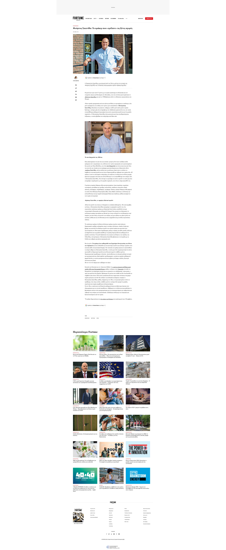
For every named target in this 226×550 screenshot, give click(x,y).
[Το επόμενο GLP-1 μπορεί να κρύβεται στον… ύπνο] (138, 396)
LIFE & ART (128, 405)
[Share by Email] (76, 97)
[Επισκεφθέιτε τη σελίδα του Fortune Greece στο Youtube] (114, 534)
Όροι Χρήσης (145, 521)
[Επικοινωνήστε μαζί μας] (119, 534)
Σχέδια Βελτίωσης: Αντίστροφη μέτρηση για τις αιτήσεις (85, 434)
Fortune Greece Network (94, 517)
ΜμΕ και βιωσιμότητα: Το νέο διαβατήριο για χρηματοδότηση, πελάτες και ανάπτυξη (84, 461)
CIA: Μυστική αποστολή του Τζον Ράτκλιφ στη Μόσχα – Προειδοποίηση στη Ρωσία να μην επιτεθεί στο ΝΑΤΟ (85, 409)
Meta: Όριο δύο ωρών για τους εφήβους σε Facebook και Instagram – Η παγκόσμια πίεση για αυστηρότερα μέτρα (111, 409)
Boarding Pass (127, 510)
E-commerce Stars (127, 517)
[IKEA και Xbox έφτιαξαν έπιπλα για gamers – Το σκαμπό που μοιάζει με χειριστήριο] (111, 449)
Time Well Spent (127, 519)
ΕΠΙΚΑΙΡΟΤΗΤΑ (76, 352)
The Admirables (121, 18)
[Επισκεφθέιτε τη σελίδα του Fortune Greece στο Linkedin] (111, 534)
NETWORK (107, 18)
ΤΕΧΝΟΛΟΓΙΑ (101, 405)
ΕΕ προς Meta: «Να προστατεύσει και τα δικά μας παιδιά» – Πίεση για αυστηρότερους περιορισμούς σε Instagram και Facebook (110, 356)
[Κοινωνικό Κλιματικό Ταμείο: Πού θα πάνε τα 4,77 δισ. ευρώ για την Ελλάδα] (85, 343)
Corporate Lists (92, 508)
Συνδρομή (144, 519)
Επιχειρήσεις (111, 510)
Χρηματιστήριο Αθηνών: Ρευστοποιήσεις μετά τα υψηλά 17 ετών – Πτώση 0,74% (137, 355)
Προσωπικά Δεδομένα (146, 523)
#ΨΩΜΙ (98, 318)
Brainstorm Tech (127, 515)
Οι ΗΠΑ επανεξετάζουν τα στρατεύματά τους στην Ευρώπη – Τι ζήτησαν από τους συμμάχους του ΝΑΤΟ (110, 382)
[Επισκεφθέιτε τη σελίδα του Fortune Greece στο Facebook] (106, 534)
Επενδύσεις (111, 517)
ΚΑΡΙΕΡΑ (101, 485)
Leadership (110, 523)
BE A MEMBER (113, 18)
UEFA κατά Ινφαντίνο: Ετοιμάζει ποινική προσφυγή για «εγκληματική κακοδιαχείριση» (85, 381)
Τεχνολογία (111, 515)
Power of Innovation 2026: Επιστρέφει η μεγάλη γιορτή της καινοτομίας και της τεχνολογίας (136, 462)
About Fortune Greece (146, 508)
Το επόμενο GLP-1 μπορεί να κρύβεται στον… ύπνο (137, 408)
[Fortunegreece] (78, 20)
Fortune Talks (92, 515)
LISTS (95, 18)
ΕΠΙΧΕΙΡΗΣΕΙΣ (75, 25)
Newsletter (145, 517)
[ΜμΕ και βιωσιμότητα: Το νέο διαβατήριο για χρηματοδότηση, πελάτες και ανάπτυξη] (85, 449)
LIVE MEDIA (101, 18)
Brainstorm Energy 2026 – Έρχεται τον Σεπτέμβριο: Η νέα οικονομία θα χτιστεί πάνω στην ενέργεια (137, 488)
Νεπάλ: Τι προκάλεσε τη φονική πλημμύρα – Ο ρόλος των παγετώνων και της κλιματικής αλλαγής (138, 382)
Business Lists (92, 510)
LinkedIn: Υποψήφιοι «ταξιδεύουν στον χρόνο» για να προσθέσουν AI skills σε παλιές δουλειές (111, 487)
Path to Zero (126, 521)
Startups (110, 519)
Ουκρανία (120, 269)
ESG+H (126, 508)
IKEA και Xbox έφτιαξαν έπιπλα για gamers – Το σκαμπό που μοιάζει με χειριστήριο (111, 461)
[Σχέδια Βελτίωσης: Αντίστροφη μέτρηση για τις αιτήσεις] (85, 423)
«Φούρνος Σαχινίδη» (90, 97)
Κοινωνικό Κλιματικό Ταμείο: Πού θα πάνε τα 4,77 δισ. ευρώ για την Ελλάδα (84, 355)
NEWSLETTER (149, 18)
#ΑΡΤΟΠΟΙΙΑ (93, 318)
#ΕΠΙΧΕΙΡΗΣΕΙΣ (87, 318)
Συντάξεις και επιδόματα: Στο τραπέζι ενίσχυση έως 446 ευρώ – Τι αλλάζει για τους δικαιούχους (111, 435)
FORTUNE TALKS (88, 18)
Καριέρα (110, 521)
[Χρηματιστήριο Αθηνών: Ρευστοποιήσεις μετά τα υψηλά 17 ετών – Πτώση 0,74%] (138, 343)
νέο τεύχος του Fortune (106, 299)
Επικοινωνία (145, 515)
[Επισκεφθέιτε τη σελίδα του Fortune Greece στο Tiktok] (116, 534)
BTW (123, 539)
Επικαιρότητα (111, 508)
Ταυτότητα (145, 510)
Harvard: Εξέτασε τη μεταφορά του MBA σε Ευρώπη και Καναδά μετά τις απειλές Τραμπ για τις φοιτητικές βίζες (137, 435)
